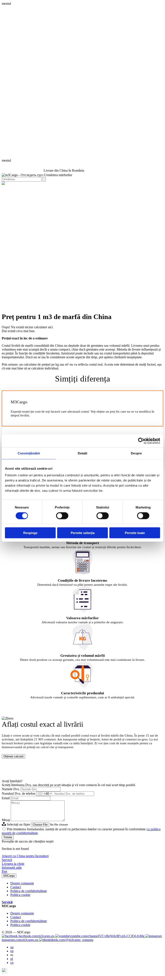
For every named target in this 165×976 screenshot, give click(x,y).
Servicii (7, 860)
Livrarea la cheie (70, 187)
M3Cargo (9, 875)
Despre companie (22, 883)
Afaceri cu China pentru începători (25, 856)
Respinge (30, 533)
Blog (95, 187)
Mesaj (6, 820)
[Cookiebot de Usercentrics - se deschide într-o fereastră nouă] (141, 440)
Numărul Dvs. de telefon (18, 793)
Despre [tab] (136, 453)
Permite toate (135, 533)
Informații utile (12, 867)
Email (6, 798)
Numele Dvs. (11, 789)
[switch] (62, 515)
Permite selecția (83, 533)
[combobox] (44, 794)
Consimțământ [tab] (29, 453)
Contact (104, 187)
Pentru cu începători (16, 187)
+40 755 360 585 (13, 164)
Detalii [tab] (82, 453)
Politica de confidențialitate (28, 891)
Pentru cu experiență (44, 187)
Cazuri (87, 187)
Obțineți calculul (13, 756)
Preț (4, 871)
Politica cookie (20, 895)
